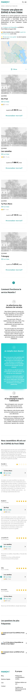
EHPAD (3, 6)
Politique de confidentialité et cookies (19, 677)
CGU (2, 682)
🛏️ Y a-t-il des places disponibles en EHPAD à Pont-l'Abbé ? (12, 643)
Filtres (15, 69)
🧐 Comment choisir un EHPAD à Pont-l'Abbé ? (12, 652)
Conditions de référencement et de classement (20, 689)
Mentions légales (5, 679)
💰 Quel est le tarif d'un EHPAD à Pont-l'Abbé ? (13, 633)
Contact (3, 686)
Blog (2, 675)
